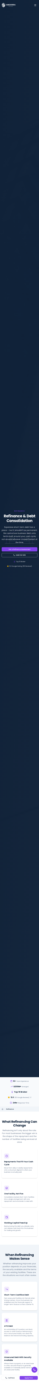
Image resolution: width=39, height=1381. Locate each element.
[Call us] (34, 1370)
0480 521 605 (21, 555)
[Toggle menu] (35, 5)
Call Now (11, 1378)
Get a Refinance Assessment (19, 549)
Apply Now (29, 1378)
